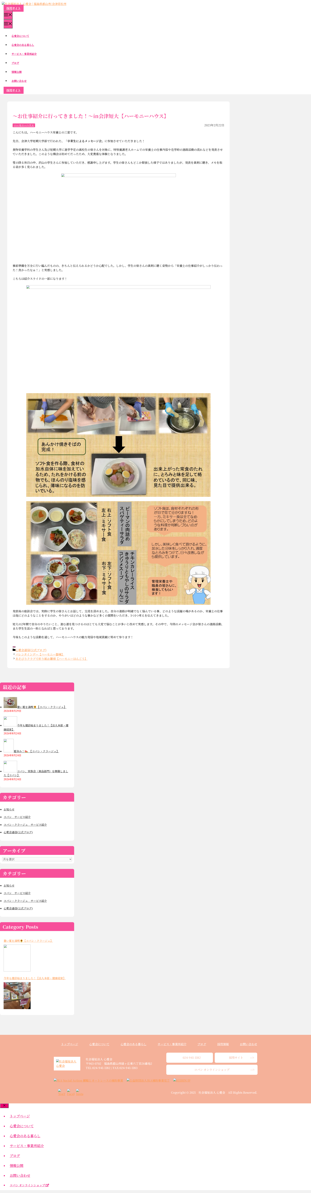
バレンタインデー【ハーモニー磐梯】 (39, 654)
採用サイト (13, 8)
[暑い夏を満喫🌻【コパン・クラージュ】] (17, 958)
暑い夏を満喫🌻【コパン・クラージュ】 (28, 941)
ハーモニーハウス (24, 125)
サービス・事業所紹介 (24, 54)
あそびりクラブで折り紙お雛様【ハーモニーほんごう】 (51, 659)
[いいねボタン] (14, 646)
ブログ (15, 63)
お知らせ (9, 809)
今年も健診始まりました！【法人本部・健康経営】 (35, 978)
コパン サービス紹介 (17, 817)
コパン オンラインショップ (28, 1185)
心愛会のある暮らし (23, 45)
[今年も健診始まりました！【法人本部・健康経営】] (17, 995)
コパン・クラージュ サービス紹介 (25, 824)
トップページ (69, 1044)
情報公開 (17, 72)
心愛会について (20, 36)
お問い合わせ (19, 81)
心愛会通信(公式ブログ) (30, 650)
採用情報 (223, 1044)
